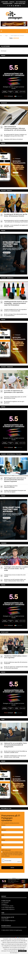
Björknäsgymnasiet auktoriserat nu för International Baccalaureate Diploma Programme (15, 479)
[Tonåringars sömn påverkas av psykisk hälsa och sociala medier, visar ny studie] (14, 555)
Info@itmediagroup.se (9, 907)
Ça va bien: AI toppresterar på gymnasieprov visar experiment (13, 391)
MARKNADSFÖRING (7, 3)
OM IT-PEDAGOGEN (20, 2)
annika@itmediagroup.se (10, 920)
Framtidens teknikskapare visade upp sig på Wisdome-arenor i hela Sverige (15, 756)
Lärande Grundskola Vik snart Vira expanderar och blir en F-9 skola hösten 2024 (15, 310)
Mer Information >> (14, 952)
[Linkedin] (13, 5)
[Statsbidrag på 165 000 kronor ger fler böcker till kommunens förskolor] (14, 203)
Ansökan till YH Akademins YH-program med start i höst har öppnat (15, 491)
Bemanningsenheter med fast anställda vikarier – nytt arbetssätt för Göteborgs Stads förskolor (16, 221)
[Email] (18, 5)
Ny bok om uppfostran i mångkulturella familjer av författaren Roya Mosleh (16, 667)
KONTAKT (11, 2)
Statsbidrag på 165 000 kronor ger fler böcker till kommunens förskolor (15, 215)
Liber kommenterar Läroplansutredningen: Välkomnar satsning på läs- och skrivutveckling (15, 128)
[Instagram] (9, 5)
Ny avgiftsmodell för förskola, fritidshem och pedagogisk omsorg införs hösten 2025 (15, 135)
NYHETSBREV (5, 2)
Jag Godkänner (22, 951)
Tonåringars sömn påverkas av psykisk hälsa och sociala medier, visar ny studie (16, 568)
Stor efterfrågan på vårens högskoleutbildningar (10, 486)
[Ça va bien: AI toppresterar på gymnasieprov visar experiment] (14, 379)
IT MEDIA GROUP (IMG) (19, 3)
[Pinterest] (11, 5)
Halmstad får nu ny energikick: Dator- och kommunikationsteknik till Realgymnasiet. (15, 744)
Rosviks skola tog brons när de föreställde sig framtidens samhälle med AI (15, 752)
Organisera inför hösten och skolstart (13, 139)
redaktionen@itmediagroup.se (8, 909)
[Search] (26, 31)
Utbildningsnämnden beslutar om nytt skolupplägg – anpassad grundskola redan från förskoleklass (15, 303)
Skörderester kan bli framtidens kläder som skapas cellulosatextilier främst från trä (15, 580)
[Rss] (20, 5)
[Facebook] (7, 5)
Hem (1, 35)
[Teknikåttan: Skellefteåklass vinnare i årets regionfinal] (14, 644)
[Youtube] (15, 5)
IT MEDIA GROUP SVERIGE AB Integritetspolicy (11, 930)
